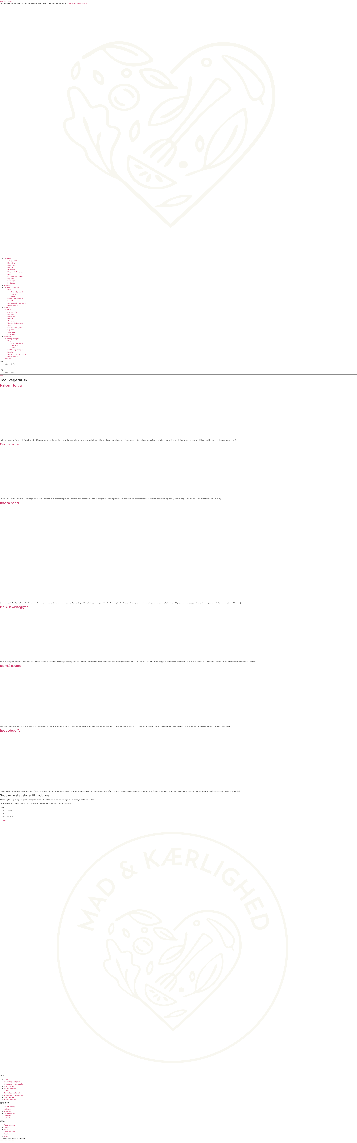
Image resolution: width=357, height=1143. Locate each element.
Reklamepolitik (12, 305)
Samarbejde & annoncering (16, 303)
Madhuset (7, 307)
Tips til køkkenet (17, 292)
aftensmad (11, 270)
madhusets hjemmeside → (78, 3)
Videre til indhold (6, 1)
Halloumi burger (11, 385)
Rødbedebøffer (10, 730)
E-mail (2, 813)
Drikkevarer (11, 283)
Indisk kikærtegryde (14, 607)
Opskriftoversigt (9, 1107)
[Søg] (1, 367)
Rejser (13, 296)
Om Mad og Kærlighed (12, 1082)
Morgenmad (11, 265)
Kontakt (10, 301)
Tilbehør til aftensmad (15, 272)
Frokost (10, 267)
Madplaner (7, 285)
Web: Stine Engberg (7, 1141)
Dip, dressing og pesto (15, 276)
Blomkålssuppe (11, 666)
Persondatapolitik (10, 1088)
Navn (2, 807)
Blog (9, 290)
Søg (1, 361)
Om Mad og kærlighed (12, 287)
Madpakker (11, 263)
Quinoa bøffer (9, 444)
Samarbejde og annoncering (14, 1084)
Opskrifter (7, 258)
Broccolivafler (9, 503)
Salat (9, 274)
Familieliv (14, 294)
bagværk (10, 278)
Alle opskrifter (12, 261)
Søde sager (11, 281)
